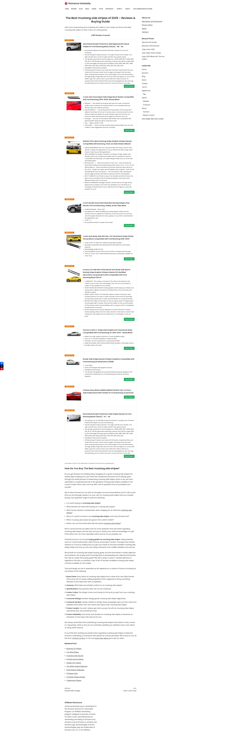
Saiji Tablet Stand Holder (151, 53)
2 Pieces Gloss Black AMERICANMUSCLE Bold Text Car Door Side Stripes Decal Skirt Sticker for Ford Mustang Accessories (108, 391)
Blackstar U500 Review (150, 46)
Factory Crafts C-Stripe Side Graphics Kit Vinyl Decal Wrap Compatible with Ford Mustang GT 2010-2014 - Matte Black (108, 331)
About (144, 28)
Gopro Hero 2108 (148, 49)
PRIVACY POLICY (149, 115)
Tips (144, 94)
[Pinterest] (1, 368)
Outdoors (146, 105)
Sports (144, 98)
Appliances (146, 91)
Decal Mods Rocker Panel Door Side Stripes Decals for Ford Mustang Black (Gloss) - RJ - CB (107, 415)
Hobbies (146, 101)
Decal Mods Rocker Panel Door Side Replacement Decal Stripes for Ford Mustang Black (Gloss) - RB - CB (106, 45)
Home (67, 9)
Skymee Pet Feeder (149, 42)
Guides (94, 9)
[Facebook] (1, 363)
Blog (81, 9)
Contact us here (78, 638)
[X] (1, 366)
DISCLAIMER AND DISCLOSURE (142, 9)
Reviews (74, 9)
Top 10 (101, 9)
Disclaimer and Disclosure (152, 21)
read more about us (103, 638)
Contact (145, 32)
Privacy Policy (147, 25)
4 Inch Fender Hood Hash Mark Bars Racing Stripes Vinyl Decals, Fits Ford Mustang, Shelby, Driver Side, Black (106, 204)
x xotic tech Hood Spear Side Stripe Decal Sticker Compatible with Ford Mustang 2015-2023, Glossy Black (108, 98)
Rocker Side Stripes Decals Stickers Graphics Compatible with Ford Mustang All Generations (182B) (108, 360)
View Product (129, 86)
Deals (87, 9)
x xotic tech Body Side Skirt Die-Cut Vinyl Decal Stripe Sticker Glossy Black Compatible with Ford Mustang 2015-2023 (108, 237)
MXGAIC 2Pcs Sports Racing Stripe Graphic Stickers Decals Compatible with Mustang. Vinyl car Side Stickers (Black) (107, 142)
